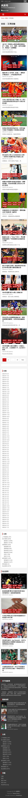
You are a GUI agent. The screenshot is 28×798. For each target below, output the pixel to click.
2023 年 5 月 (5, 449)
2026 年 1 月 (5, 387)
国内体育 (10, 38)
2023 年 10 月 (5, 440)
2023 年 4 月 (5, 451)
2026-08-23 (5, 594)
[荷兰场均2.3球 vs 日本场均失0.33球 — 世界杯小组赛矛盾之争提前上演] (14, 145)
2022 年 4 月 (5, 475)
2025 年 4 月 (5, 405)
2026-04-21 (5, 269)
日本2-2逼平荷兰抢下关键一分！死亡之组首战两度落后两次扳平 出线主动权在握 (13, 101)
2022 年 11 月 (5, 461)
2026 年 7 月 (5, 375)
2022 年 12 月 (5, 459)
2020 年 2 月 (5, 525)
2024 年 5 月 (5, 426)
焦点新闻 (5, 40)
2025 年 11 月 (5, 391)
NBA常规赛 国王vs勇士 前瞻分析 (12, 292)
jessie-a (11, 49)
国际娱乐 (6, 562)
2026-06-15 (5, 105)
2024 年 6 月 (5, 424)
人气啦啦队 (5, 537)
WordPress (19, 795)
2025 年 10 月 (5, 393)
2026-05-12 (5, 214)
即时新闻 (4, 564)
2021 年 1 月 (5, 504)
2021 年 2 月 (5, 502)
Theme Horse (16, 793)
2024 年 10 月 (5, 416)
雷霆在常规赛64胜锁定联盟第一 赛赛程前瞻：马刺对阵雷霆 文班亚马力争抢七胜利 (13, 183)
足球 (19, 38)
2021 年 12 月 (5, 482)
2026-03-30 (5, 323)
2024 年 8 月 (5, 420)
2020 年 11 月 (5, 508)
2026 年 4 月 (5, 381)
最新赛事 (6, 546)
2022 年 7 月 (5, 469)
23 (17, 360)
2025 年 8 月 (5, 397)
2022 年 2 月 (5, 478)
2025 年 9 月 (5, 395)
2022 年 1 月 (5, 480)
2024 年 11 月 (5, 414)
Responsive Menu (25, 1)
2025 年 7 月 (5, 399)
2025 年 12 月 (5, 389)
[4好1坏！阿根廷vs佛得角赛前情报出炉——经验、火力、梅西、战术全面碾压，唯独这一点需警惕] (14, 34)
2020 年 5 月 (5, 519)
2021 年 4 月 (5, 498)
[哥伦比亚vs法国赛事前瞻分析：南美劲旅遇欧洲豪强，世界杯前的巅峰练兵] (14, 307)
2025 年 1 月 (5, 410)
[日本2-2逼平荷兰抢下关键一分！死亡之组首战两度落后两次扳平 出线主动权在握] (14, 89)
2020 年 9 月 (5, 512)
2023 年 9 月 (5, 442)
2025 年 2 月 (5, 409)
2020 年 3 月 (5, 523)
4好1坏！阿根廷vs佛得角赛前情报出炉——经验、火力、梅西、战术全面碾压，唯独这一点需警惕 (14, 46)
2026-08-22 (5, 619)
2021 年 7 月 (5, 492)
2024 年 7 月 (5, 422)
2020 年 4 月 (5, 521)
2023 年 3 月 (5, 453)
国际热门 (10, 36)
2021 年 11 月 (5, 484)
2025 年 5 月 (5, 403)
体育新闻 (20, 36)
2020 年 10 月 (5, 510)
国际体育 (15, 38)
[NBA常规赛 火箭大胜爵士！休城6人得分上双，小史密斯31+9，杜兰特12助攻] (14, 336)
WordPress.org (5, 784)
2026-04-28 (5, 242)
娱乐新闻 (4, 558)
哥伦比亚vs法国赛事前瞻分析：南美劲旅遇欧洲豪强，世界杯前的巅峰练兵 (13, 319)
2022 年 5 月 (5, 473)
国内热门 (5, 36)
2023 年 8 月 (5, 444)
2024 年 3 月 (5, 430)
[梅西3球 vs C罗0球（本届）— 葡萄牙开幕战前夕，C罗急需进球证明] (14, 63)
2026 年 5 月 (5, 379)
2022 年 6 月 (5, 471)
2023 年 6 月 (5, 447)
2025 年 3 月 (5, 407)
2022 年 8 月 (5, 467)
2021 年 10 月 (5, 486)
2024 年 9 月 (5, 418)
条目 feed (3, 780)
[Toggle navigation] (3, 14)
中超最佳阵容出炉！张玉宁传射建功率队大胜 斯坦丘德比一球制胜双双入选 (13, 668)
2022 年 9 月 (5, 465)
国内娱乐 (6, 560)
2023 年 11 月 (5, 438)
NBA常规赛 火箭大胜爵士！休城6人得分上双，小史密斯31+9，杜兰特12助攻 (13, 347)
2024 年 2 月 (5, 432)
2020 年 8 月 (5, 513)
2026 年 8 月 (5, 374)
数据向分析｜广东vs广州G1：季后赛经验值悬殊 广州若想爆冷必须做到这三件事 (13, 238)
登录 (2, 778)
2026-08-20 (5, 672)
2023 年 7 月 (5, 445)
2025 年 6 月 (5, 401)
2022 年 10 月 (5, 463)
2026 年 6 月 (5, 377)
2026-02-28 (5, 351)
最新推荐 (5, 699)
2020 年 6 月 (5, 517)
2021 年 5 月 (5, 496)
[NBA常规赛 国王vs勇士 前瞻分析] (14, 282)
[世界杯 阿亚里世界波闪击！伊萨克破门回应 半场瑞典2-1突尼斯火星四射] (14, 118)
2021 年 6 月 (5, 494)
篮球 (19, 176)
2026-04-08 (5, 294)
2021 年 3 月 (5, 500)
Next (23, 360)
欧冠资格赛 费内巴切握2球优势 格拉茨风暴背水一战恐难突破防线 (16, 703)
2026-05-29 (5, 187)
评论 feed (3, 782)
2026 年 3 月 (5, 383)
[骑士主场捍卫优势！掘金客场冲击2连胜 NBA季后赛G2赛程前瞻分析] (14, 256)
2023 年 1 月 (5, 457)
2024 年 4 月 (5, 428)
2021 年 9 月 (5, 488)
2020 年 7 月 (5, 515)
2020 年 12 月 (5, 506)
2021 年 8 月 (5, 490)
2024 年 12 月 (5, 412)
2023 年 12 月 (5, 436)
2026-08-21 (5, 645)
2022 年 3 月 (5, 477)
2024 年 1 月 (5, 434)
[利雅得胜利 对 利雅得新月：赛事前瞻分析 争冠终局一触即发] (14, 200)
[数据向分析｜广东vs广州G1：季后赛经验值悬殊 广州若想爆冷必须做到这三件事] (14, 227)
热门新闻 (15, 36)
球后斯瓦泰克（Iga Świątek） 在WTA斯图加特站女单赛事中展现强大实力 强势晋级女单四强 (14, 642)
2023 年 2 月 (5, 455)
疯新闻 (4, 5)
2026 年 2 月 (5, 385)
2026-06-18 (5, 76)
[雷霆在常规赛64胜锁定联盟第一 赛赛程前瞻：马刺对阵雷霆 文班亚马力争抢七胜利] (14, 172)
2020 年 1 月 (5, 527)
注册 (2, 776)
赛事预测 (5, 38)
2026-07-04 (5, 49)
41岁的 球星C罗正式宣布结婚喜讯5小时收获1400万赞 (17, 710)
